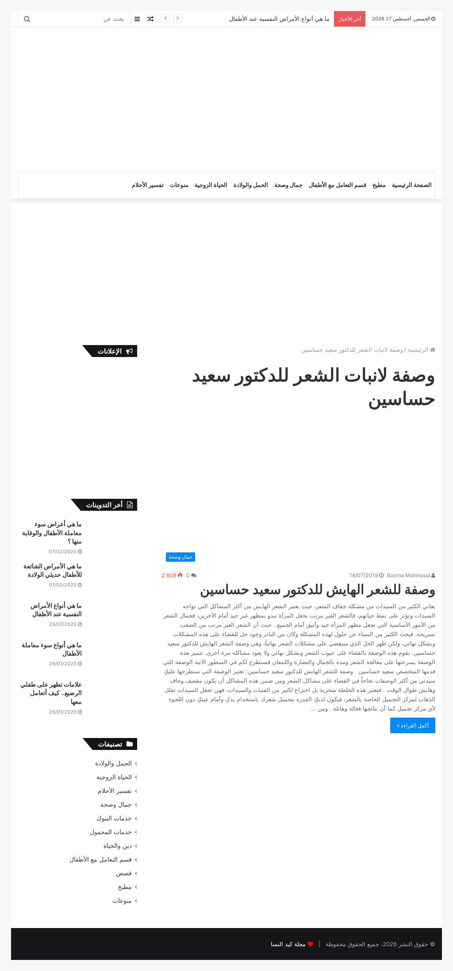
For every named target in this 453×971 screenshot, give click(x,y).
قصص (124, 873)
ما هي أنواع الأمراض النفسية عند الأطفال (279, 18)
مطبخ (379, 185)
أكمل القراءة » (413, 725)
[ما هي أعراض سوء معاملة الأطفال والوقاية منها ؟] (112, 536)
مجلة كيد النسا (288, 944)
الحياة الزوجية (211, 185)
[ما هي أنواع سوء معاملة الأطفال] (112, 657)
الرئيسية (419, 349)
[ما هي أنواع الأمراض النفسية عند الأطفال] (112, 617)
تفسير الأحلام (148, 185)
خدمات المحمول (111, 831)
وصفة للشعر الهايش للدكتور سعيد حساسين (317, 589)
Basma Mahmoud (409, 575)
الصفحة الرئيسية (412, 185)
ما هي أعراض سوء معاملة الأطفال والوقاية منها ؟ (52, 532)
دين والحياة (118, 845)
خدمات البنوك (114, 818)
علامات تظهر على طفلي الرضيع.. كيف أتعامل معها (51, 692)
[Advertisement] (146, 98)
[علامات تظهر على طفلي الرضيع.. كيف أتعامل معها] (112, 696)
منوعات (179, 185)
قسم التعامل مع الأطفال (337, 185)
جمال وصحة (288, 185)
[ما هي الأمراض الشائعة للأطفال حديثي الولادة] (112, 578)
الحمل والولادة (251, 185)
